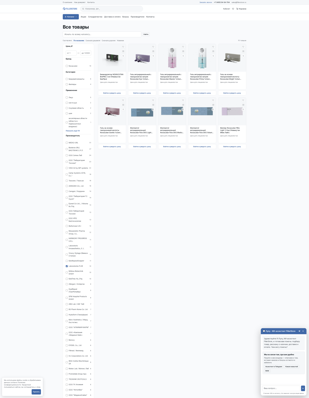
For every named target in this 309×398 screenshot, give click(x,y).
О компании (67, 2)
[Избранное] (233, 9)
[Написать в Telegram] (299, 331)
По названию (79, 40)
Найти (146, 34)
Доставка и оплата (112, 17)
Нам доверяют (79, 2)
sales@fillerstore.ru (239, 2)
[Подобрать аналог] (123, 56)
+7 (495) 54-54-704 (222, 2)
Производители (137, 17)
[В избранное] (123, 47)
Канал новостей (291, 366)
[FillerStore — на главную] (70, 9)
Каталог (70, 17)
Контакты (91, 2)
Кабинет (226, 9)
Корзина (242, 9)
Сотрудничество (95, 17)
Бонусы (125, 17)
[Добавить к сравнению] (123, 51)
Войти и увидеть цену (112, 93)
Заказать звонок (206, 2)
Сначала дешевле (93, 40)
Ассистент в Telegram (273, 366)
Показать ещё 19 (73, 131)
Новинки (120, 40)
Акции (83, 17)
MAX (267, 371)
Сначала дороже (109, 40)
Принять (36, 392)
